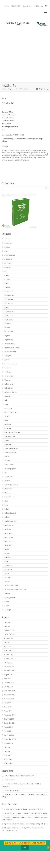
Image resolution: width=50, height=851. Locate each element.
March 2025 (8, 650)
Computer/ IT (9, 311)
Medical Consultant (11, 448)
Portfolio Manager (10, 521)
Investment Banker (10, 392)
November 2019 (9, 715)
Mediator (7, 444)
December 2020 (9, 691)
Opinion (7, 481)
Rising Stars (8, 545)
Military (7, 461)
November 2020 (9, 695)
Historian (7, 380)
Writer (6, 602)
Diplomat (7, 324)
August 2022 (8, 658)
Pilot (6, 501)
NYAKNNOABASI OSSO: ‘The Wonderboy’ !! (19, 776)
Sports (6, 573)
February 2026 (9, 630)
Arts (5, 271)
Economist (8, 328)
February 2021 (9, 683)
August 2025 (8, 638)
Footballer (8, 368)
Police (6, 509)
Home (6, 6)
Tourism (7, 594)
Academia (7, 239)
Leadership (8, 408)
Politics (6, 517)
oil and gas (8, 477)
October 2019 (9, 719)
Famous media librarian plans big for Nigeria (27, 809)
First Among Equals (11, 364)
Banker (6, 283)
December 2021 (9, 667)
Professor (7, 529)
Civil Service (8, 303)
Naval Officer (8, 465)
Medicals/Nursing (10, 453)
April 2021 (7, 679)
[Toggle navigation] (45, 13)
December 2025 (9, 634)
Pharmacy (7, 493)
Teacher (7, 582)
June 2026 (7, 626)
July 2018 (7, 747)
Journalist (7, 396)
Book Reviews (27, 6)
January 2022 (8, 663)
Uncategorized (9, 598)
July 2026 (7, 622)
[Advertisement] (25, 56)
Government (8, 376)
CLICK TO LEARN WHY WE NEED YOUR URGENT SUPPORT (25, 843)
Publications (39, 6)
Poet (6, 505)
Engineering (8, 340)
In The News (8, 384)
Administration (9, 255)
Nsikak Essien (9, 780)
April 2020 (7, 707)
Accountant (8, 243)
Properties (8, 533)
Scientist (7, 557)
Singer (6, 561)
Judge (6, 400)
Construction (8, 315)
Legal (6, 420)
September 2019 (10, 723)
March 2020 (8, 711)
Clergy (6, 307)
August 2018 (8, 743)
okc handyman (9, 813)
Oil (5, 473)
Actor (6, 251)
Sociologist (8, 565)
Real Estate (8, 541)
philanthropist (9, 497)
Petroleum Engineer (11, 485)
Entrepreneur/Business (12, 348)
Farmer (6, 360)
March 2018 (8, 763)
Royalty (6, 549)
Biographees (12, 89)
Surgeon (7, 577)
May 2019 (7, 731)
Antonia (6, 809)
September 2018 (10, 739)
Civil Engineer (9, 299)
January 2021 (8, 687)
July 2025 (7, 642)
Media (6, 440)
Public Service (9, 537)
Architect (7, 267)
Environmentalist (10, 352)
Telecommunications (11, 586)
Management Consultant (12, 432)
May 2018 (7, 755)
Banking (7, 287)
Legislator (7, 424)
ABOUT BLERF (16, 6)
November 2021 (9, 671)
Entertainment (9, 344)
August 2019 (8, 727)
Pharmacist (8, 489)
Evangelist (7, 356)
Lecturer (7, 416)
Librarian (7, 428)
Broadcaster (8, 291)
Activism (7, 247)
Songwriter (8, 569)
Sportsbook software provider (14, 817)
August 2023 (8, 654)
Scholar (7, 553)
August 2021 (8, 675)
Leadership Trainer (11, 412)
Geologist (7, 372)
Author (6, 275)
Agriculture (8, 259)
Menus (6, 457)
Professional (8, 525)
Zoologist (7, 610)
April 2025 (7, 646)
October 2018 (9, 735)
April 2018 (7, 759)
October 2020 (9, 699)
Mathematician (9, 436)
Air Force (7, 263)
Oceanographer (10, 469)
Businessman (9, 295)
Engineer (7, 336)
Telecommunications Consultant (15, 590)
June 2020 (7, 703)
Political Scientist (10, 513)
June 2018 (7, 751)
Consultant (8, 319)
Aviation (7, 279)
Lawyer (6, 404)
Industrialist (8, 388)
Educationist (8, 332)
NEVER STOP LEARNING (12, 790)
